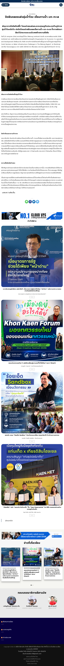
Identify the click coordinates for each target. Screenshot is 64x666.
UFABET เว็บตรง (13, 610)
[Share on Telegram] (37, 201)
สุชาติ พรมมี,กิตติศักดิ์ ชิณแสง (32, 659)
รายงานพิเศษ (32, 14)
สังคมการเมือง (8, 621)
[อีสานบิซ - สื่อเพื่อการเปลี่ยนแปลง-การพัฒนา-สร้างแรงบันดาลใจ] (32, 4)
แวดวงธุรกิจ (7, 629)
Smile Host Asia (32, 663)
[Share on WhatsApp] (26, 201)
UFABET (4, 610)
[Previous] (4, 564)
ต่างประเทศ (7, 637)
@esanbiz (8, 520)
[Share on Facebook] (30, 201)
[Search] (61, 4)
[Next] (59, 564)
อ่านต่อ (32, 297)
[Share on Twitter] (34, 201)
